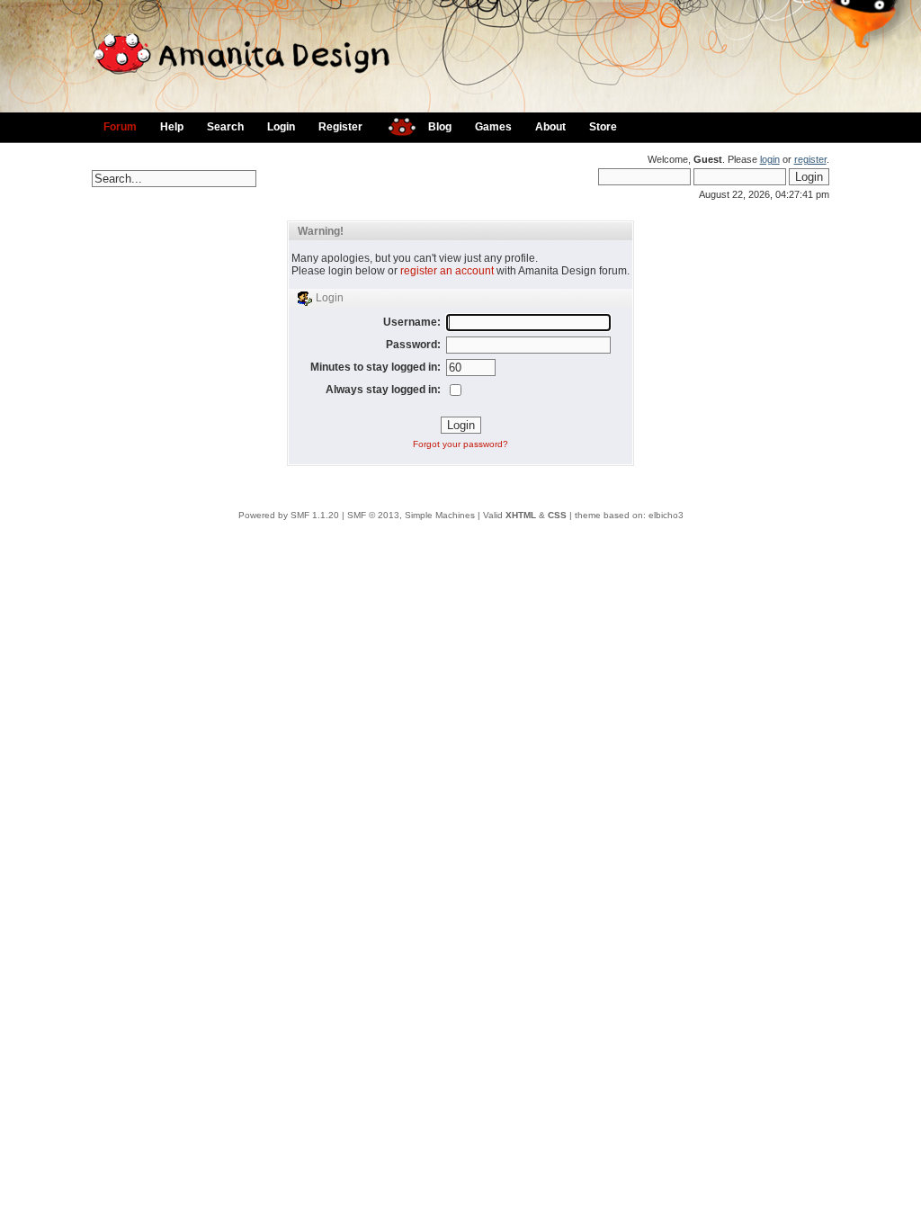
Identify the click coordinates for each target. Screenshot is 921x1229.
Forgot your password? (460, 444)
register (810, 159)
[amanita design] (395, 124)
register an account (447, 271)
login (770, 159)
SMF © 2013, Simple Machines (411, 515)
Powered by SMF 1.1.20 (288, 515)
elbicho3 (666, 515)
